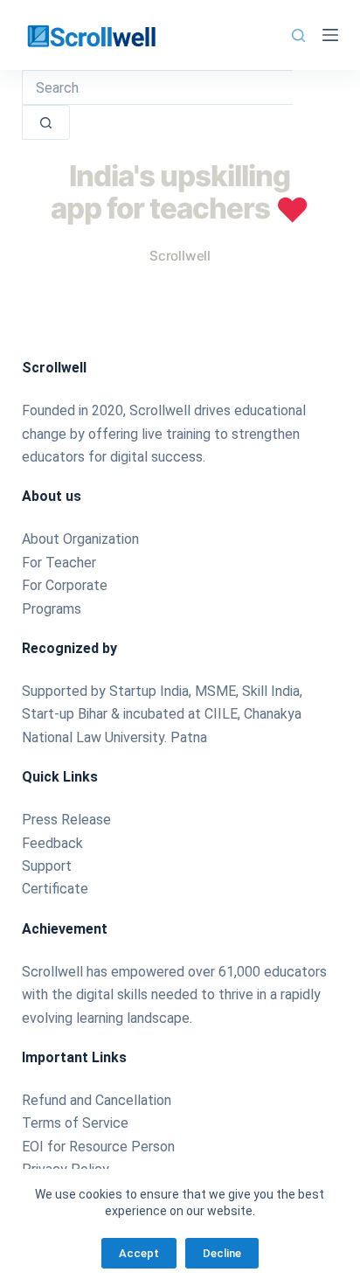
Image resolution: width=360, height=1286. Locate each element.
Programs (51, 609)
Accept (139, 1253)
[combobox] (157, 87)
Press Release (66, 819)
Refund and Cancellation (96, 1100)
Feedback (52, 843)
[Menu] (330, 35)
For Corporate (64, 585)
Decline (222, 1253)
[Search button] (46, 122)
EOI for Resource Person (100, 1146)
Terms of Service (75, 1123)
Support (47, 866)
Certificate (55, 888)
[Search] (298, 35)
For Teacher (59, 562)
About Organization (80, 539)
